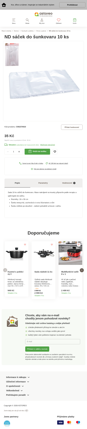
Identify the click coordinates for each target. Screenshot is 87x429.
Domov (16, 31)
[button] (5, 270)
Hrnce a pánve (41, 31)
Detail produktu (26, 292)
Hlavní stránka (6, 31)
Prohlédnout (72, 5)
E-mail (29, 341)
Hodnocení (68, 183)
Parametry (43, 183)
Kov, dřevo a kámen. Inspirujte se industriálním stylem (32, 5)
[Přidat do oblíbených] (55, 151)
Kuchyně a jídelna (28, 31)
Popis (17, 183)
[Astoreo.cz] (43, 14)
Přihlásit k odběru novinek (37, 349)
